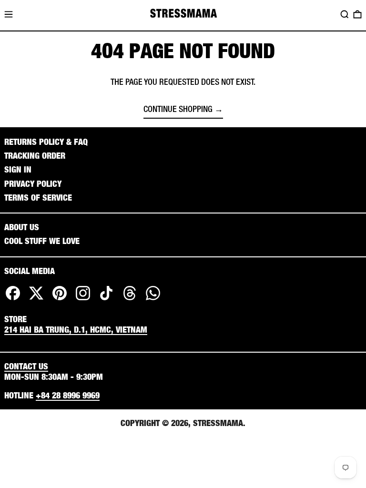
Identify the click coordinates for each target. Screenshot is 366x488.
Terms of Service (38, 198)
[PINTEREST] (59, 299)
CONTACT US (26, 366)
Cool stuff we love (42, 241)
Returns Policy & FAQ (46, 142)
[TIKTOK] (106, 299)
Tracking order (34, 156)
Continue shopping (178, 110)
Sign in (17, 169)
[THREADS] (129, 299)
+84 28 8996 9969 (68, 395)
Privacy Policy (32, 184)
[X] (36, 299)
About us (21, 227)
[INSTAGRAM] (83, 299)
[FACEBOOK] (12, 299)
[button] (344, 14)
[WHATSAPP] (153, 299)
